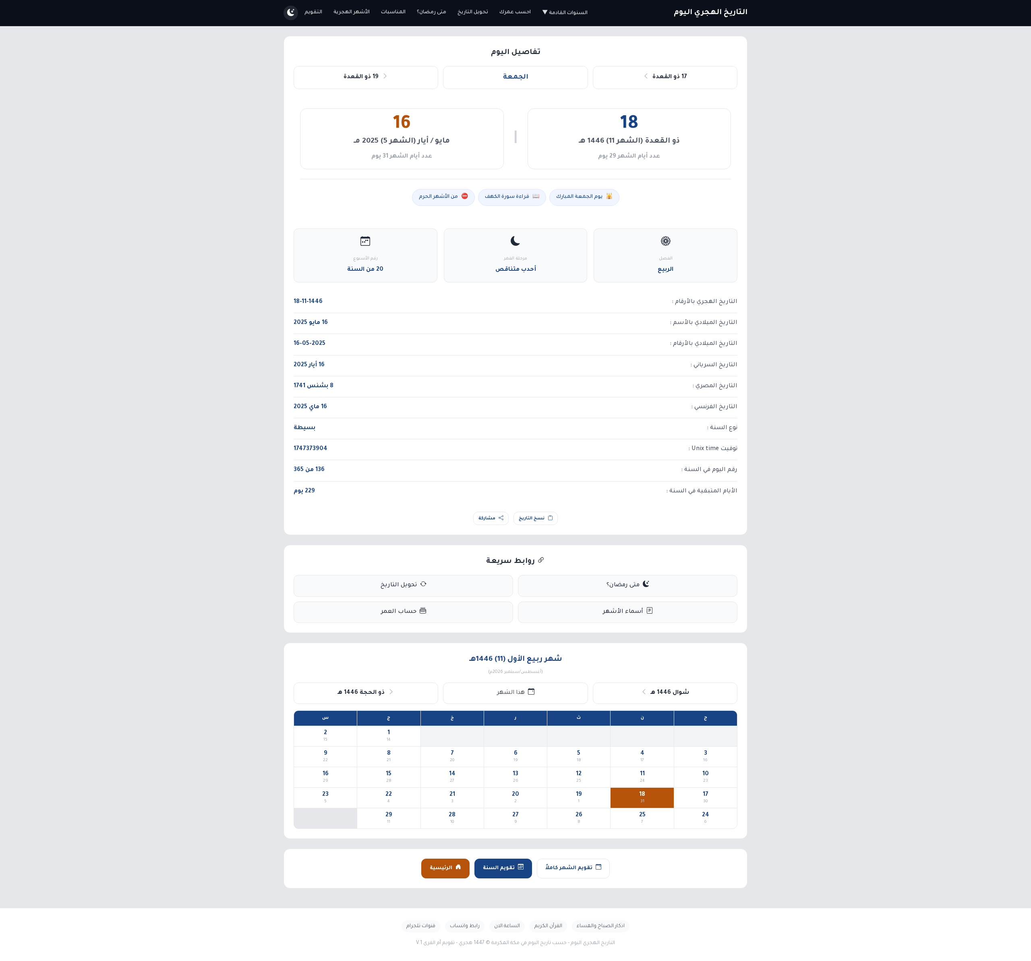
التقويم (313, 12)
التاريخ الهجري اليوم (710, 13)
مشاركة (486, 518)
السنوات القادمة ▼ (565, 13)
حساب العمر (398, 612)
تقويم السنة (499, 868)
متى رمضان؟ (431, 12)
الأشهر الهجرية (351, 12)
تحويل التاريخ (473, 12)
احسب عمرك (515, 12)
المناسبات (393, 12)
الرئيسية (441, 868)
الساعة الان (507, 926)
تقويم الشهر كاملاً (568, 868)
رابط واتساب (465, 926)
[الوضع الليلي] (291, 13)
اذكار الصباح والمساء (601, 926)
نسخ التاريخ (531, 518)
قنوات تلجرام (420, 926)
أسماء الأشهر (623, 612)
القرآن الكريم (548, 926)
